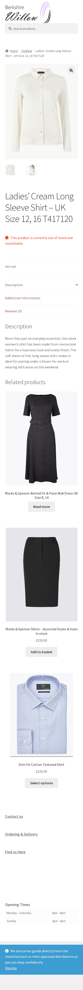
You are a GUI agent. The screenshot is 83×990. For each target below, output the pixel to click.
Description (14, 285)
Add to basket (41, 652)
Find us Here (15, 852)
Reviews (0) (13, 311)
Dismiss (11, 968)
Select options (41, 783)
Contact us (14, 816)
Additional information (22, 298)
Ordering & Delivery (21, 834)
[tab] (41, 285)
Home (14, 51)
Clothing (26, 51)
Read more (41, 506)
